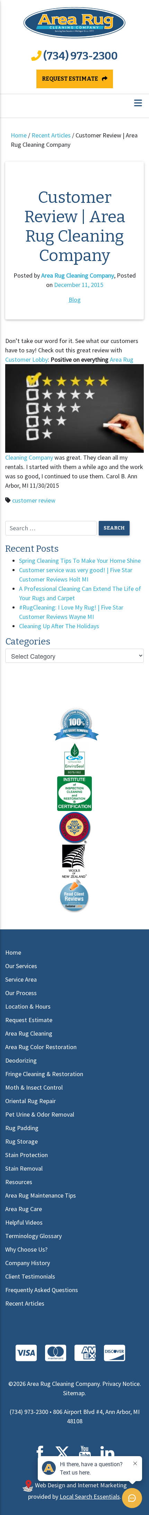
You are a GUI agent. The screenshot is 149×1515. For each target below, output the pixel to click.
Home (19, 135)
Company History (27, 1263)
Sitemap (74, 1393)
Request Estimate (70, 78)
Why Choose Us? (26, 1249)
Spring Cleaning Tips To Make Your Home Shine (80, 561)
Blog (75, 300)
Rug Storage (21, 1141)
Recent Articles (51, 135)
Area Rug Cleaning (28, 1033)
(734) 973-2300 (80, 56)
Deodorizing (21, 1060)
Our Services (21, 966)
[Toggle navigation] (138, 103)
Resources (18, 1182)
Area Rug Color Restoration (41, 1047)
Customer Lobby (26, 359)
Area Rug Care (23, 1209)
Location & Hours (28, 1006)
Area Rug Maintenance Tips (40, 1195)
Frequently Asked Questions (41, 1290)
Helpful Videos (24, 1222)
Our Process (21, 993)
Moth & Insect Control (34, 1087)
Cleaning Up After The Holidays (59, 626)
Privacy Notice (121, 1384)
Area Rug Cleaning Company (77, 275)
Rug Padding (21, 1128)
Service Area (21, 979)
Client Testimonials (30, 1276)
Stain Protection (26, 1155)
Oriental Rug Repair (30, 1101)
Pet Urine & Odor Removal (39, 1114)
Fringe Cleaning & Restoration (44, 1074)
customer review (33, 500)
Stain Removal (24, 1168)
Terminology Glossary (33, 1236)
